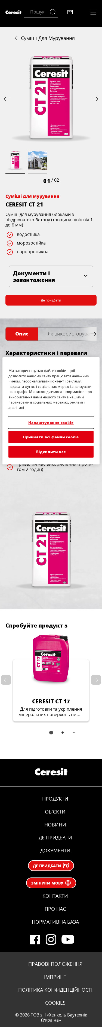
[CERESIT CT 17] (51, 677)
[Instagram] (51, 939)
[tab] (21, 334)
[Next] (94, 99)
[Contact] (70, 12)
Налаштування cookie (50, 422)
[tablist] (51, 736)
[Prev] (7, 99)
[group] (51, 119)
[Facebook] (35, 939)
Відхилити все (51, 451)
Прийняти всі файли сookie (51, 436)
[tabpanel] (51, 473)
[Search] (54, 12)
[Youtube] (67, 939)
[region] (50, 411)
